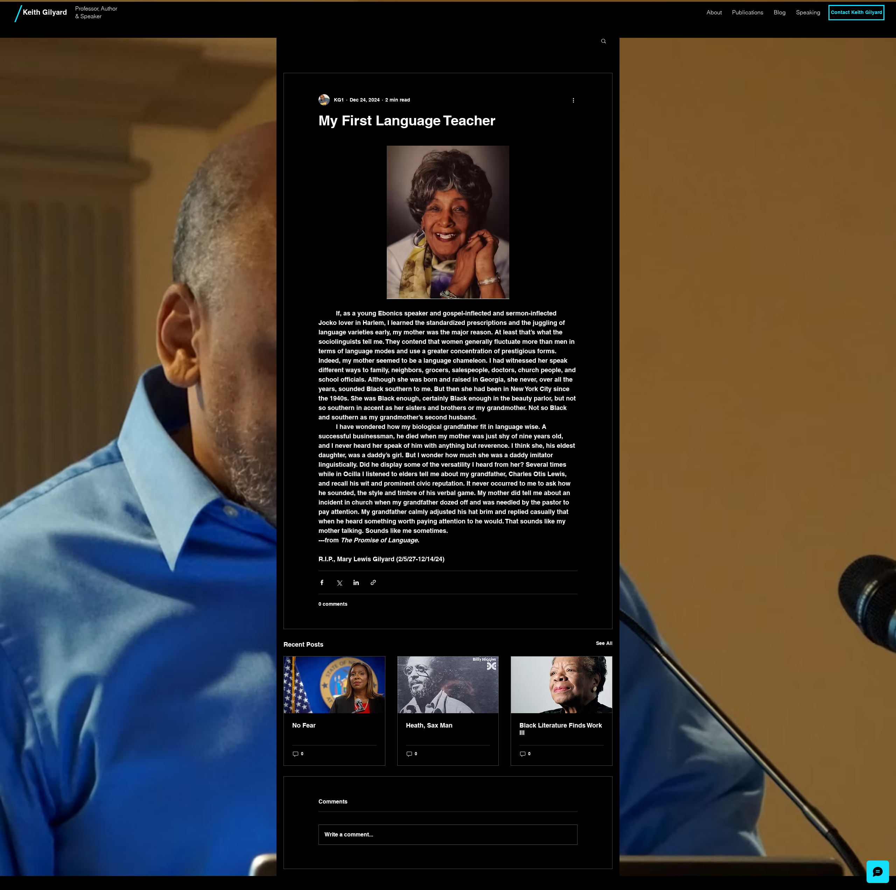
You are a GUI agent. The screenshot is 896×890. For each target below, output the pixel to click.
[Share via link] (373, 582)
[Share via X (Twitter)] (339, 582)
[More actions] (573, 100)
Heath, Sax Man (429, 725)
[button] (603, 40)
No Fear (304, 725)
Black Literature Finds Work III (560, 729)
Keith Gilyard (45, 12)
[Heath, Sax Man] (448, 684)
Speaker (91, 16)
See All (604, 643)
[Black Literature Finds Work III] (561, 684)
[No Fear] (334, 684)
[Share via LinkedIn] (356, 582)
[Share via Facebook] (321, 582)
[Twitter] (856, 30)
